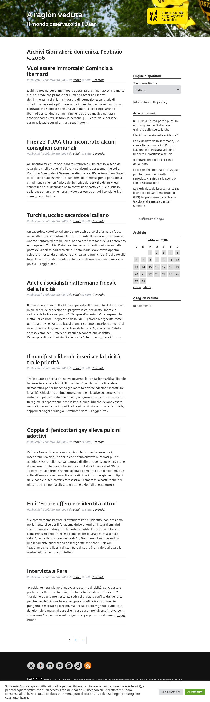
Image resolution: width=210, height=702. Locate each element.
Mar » (147, 287)
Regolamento (142, 306)
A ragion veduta (55, 15)
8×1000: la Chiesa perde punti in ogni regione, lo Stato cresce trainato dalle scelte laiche (155, 125)
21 (143, 274)
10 (163, 260)
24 (163, 274)
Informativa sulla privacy (150, 102)
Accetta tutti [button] (194, 692)
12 (177, 260)
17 (163, 267)
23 (157, 274)
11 (170, 260)
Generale (98, 80)
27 (136, 281)
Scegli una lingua (145, 83)
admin (77, 80)
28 (143, 281)
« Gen (137, 287)
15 (150, 267)
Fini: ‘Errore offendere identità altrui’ (72, 504)
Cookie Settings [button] (170, 692)
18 (170, 267)
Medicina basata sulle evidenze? (155, 135)
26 (177, 274)
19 (177, 267)
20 (136, 274)
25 (170, 274)
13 (136, 267)
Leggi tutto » (78, 122)
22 (150, 274)
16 (157, 267)
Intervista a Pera (47, 571)
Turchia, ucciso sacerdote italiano (68, 215)
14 (143, 267)
